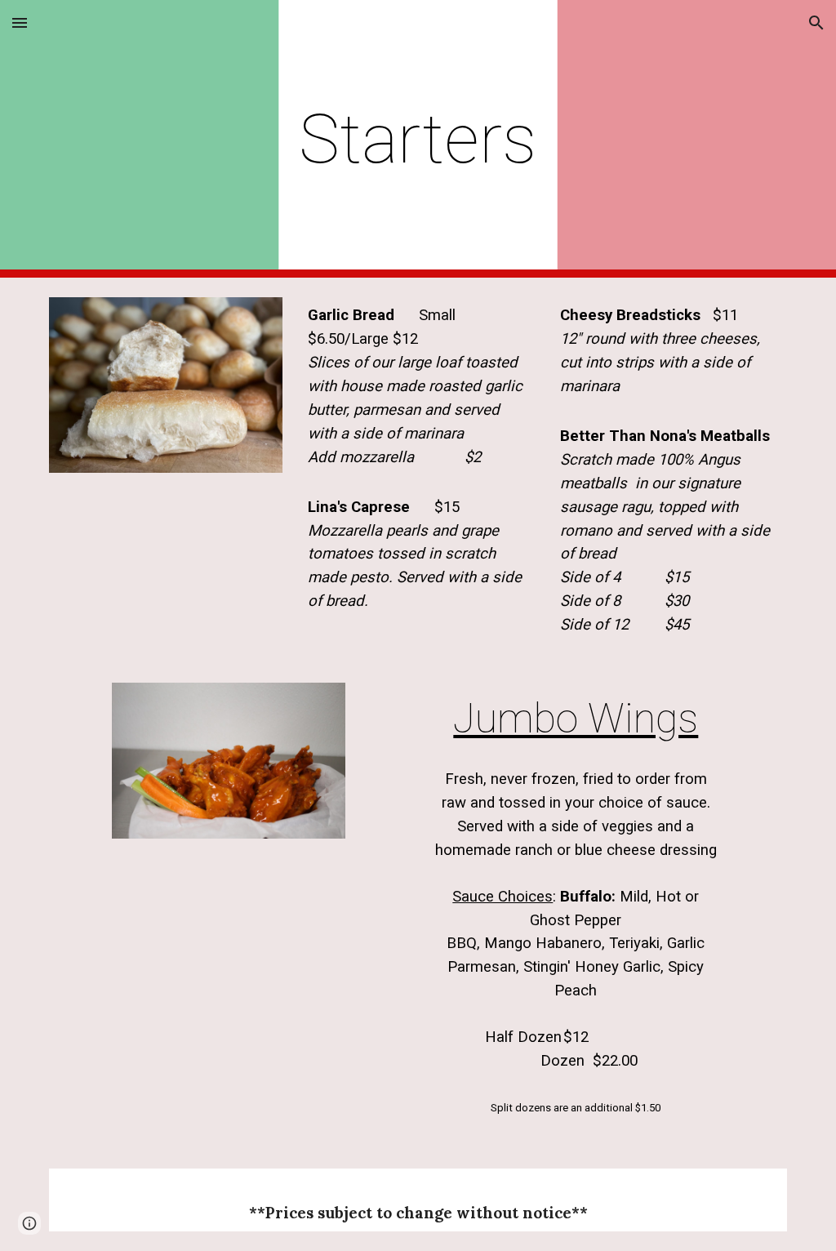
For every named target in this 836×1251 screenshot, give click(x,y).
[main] (417, 139)
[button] (19, 22)
